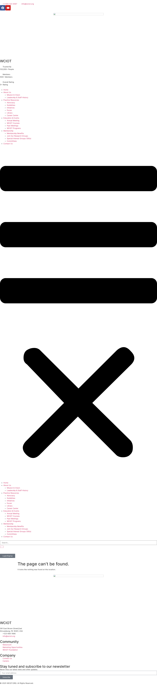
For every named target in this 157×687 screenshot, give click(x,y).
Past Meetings (12, 126)
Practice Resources (11, 100)
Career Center (12, 115)
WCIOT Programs (14, 128)
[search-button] (2, 547)
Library (9, 113)
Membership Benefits (15, 133)
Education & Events (11, 118)
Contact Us (8, 144)
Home (5, 90)
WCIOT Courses (13, 123)
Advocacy (11, 103)
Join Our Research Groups (17, 136)
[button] (78, 313)
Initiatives (11, 108)
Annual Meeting (13, 120)
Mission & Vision (13, 95)
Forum (9, 110)
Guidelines (11, 105)
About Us (7, 92)
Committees (12, 141)
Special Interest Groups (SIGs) (19, 138)
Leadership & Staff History (17, 97)
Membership (8, 131)
